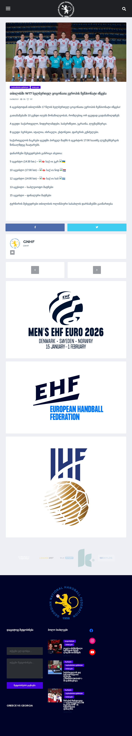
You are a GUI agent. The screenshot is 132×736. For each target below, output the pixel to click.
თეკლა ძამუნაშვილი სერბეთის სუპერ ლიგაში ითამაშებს (72, 650)
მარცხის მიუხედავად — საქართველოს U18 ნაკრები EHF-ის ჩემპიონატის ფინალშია (73, 704)
